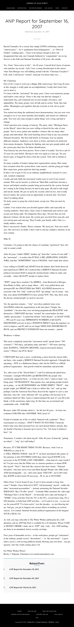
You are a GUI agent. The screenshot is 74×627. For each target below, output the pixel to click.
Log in (57, 622)
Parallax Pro (30, 622)
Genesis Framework (42, 622)
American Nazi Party (37, 3)
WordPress (51, 622)
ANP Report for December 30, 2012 (24, 569)
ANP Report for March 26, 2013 (22, 587)
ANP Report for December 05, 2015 (24, 578)
